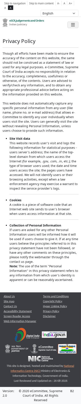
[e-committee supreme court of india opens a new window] (44, 350)
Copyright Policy (52, 301)
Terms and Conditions (56, 296)
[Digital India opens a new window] (27, 335)
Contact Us (10, 306)
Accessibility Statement (18, 311)
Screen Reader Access (17, 316)
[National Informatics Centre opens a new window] (40, 359)
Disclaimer (49, 316)
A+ (70, 3)
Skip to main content (41, 3)
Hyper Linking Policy (55, 306)
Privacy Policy (51, 311)
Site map (9, 301)
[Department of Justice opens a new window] (17, 350)
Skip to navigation (14, 3)
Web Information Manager (20, 321)
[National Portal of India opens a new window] (54, 335)
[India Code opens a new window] (67, 350)
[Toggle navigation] (72, 25)
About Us (9, 296)
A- (58, 3)
